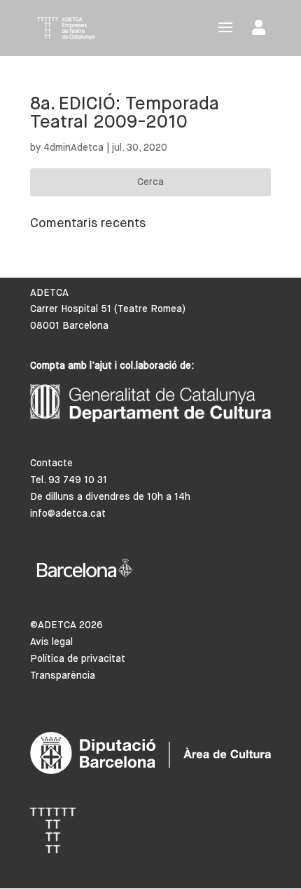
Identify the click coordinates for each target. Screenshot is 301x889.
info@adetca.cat (68, 514)
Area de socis (261, 30)
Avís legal (51, 642)
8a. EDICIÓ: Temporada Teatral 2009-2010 (124, 113)
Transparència (62, 676)
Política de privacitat (77, 659)
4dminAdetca (73, 148)
